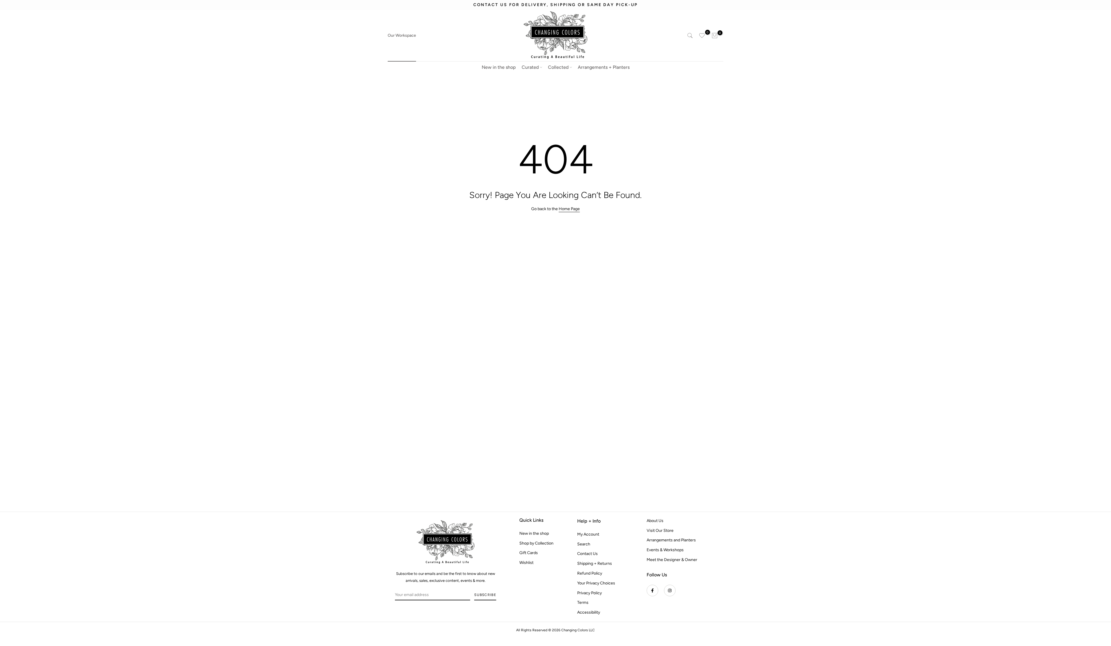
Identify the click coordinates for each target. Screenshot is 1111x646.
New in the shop (499, 67)
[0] (702, 35)
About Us (655, 520)
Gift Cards (528, 553)
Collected (558, 67)
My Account (588, 534)
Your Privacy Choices (596, 583)
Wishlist (526, 562)
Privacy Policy (589, 593)
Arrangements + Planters (604, 67)
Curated (530, 67)
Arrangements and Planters (671, 540)
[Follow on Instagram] (670, 590)
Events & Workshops (665, 550)
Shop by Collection (536, 543)
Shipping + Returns (594, 563)
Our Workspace (402, 35)
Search (583, 544)
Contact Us (587, 553)
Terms (582, 602)
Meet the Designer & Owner (672, 559)
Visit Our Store (660, 530)
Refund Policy (589, 573)
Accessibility (588, 612)
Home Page (569, 208)
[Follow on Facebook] (652, 590)
